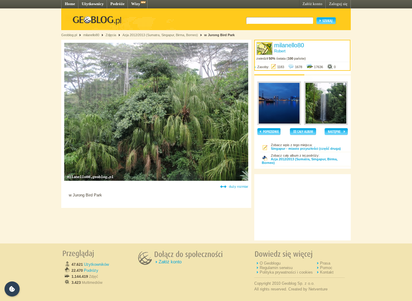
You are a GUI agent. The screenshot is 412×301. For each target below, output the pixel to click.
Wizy (135, 4)
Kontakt (327, 272)
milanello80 (91, 35)
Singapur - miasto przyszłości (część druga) (306, 148)
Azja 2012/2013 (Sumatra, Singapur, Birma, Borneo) (160, 35)
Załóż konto (312, 4)
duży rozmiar (238, 186)
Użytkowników (96, 264)
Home (70, 4)
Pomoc (326, 267)
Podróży (91, 270)
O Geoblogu (270, 263)
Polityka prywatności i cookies (286, 272)
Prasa (325, 263)
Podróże (117, 4)
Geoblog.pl (69, 35)
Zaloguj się (338, 4)
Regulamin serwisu (276, 267)
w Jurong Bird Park (219, 35)
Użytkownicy (93, 4)
